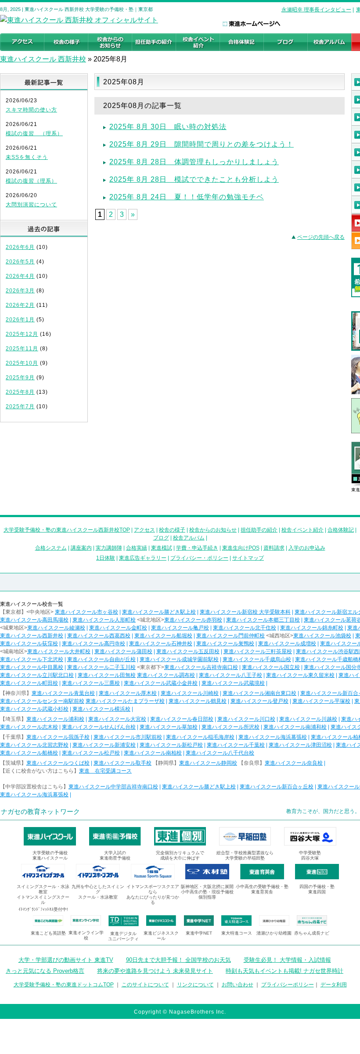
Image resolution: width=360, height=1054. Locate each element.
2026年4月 (20, 276)
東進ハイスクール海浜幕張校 (272, 737)
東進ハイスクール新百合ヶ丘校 (276, 787)
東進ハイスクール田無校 (107, 675)
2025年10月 (22, 363)
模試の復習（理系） (31, 181)
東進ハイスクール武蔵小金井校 (161, 683)
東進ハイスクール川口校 (246, 719)
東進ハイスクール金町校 (118, 628)
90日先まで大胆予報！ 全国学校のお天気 (178, 960)
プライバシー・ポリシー (199, 558)
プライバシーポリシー (287, 985)
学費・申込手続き (197, 548)
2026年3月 (20, 291)
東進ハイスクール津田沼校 (300, 745)
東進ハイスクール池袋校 (322, 636)
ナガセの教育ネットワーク (40, 811)
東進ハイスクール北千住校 (244, 628)
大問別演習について (31, 204)
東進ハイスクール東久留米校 (300, 675)
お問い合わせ (237, 985)
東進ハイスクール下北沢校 (31, 659)
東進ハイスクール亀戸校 (180, 628)
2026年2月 (20, 305)
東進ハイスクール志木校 (29, 727)
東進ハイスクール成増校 (287, 643)
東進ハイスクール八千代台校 (220, 753)
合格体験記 (341, 530)
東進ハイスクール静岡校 (208, 763)
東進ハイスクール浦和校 (55, 719)
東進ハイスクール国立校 (271, 667)
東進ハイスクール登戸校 (259, 701)
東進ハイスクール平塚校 (321, 701)
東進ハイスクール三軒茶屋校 (257, 651)
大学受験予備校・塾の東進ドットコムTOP (64, 985)
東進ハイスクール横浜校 (101, 709)
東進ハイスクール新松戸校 (171, 745)
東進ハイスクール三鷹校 (91, 683)
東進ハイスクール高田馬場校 (34, 620)
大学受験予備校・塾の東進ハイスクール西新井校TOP (67, 530)
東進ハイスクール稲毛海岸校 (200, 737)
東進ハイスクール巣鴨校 (225, 643)
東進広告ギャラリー (142, 558)
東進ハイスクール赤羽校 (193, 620)
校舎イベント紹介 (302, 530)
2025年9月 (20, 377)
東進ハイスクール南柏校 (153, 753)
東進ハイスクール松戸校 (91, 753)
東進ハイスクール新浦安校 (104, 745)
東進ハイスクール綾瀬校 (56, 628)
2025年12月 (22, 334)
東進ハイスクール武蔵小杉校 (34, 709)
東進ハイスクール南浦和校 (295, 727)
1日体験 (105, 558)
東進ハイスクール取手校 (122, 763)
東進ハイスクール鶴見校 (198, 701)
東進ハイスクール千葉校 (236, 745)
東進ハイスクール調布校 (166, 675)
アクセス (144, 530)
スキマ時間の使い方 (31, 110)
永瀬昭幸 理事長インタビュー (316, 10)
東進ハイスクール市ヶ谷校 (86, 612)
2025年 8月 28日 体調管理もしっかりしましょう (194, 161)
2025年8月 (20, 392)
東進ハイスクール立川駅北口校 (37, 675)
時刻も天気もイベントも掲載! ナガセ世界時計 (284, 971)
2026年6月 (20, 247)
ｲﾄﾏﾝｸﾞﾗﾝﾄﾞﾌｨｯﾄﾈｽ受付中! (43, 909)
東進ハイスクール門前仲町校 (230, 636)
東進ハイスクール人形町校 (104, 620)
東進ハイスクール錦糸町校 (311, 628)
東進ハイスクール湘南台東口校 (259, 693)
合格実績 (136, 548)
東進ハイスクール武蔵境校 (233, 683)
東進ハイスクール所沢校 (230, 727)
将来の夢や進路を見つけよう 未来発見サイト (155, 971)
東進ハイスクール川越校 (308, 719)
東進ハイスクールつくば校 (58, 763)
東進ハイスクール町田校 (29, 683)
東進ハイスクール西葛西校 (98, 636)
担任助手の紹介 (259, 530)
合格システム (51, 548)
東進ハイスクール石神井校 (160, 643)
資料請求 (273, 548)
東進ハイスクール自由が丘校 (101, 659)
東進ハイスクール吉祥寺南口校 (201, 667)
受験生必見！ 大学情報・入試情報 (287, 960)
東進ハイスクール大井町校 (58, 651)
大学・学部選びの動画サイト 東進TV (65, 960)
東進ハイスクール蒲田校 (123, 651)
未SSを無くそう (27, 157)
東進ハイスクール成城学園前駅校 (179, 659)
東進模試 (161, 548)
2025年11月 (22, 348)
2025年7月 (20, 406)
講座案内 (81, 548)
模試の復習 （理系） (34, 133)
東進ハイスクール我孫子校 (58, 737)
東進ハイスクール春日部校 (181, 719)
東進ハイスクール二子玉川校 (101, 667)
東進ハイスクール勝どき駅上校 (159, 612)
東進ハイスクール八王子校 (230, 675)
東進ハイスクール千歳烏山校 (257, 659)
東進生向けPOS (240, 548)
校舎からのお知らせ (213, 530)
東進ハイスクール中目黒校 (31, 667)
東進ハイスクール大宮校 (117, 719)
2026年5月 (20, 262)
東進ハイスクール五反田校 (188, 651)
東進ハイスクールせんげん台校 (99, 727)
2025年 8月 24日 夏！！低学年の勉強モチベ (186, 197)
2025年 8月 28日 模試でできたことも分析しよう (194, 179)
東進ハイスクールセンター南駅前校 (42, 701)
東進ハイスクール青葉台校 (63, 693)
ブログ (161, 538)
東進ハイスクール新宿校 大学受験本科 (245, 612)
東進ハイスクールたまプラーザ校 (125, 701)
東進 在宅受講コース (105, 771)
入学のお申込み (306, 548)
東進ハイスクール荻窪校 (29, 643)
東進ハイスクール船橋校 (29, 753)
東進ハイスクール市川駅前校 (128, 737)
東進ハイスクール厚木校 (128, 693)
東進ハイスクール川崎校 (190, 693)
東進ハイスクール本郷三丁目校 (263, 620)
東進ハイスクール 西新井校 (43, 59)
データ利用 (333, 985)
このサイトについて (145, 985)
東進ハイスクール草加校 (169, 727)
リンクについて (195, 985)
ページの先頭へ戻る (321, 237)
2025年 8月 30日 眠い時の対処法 (168, 126)
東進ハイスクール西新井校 (31, 636)
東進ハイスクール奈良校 (294, 763)
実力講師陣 (109, 548)
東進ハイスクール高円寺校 (93, 643)
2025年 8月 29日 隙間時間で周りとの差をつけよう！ (201, 144)
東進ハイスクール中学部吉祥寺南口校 (113, 787)
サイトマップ (248, 558)
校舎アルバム (189, 538)
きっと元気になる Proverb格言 (45, 971)
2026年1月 (20, 320)
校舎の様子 (172, 530)
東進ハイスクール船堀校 (163, 636)
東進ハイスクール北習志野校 (34, 745)
